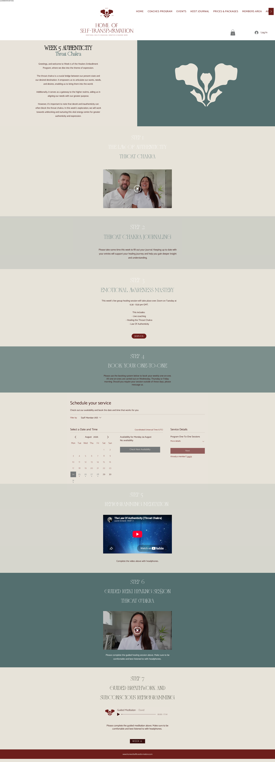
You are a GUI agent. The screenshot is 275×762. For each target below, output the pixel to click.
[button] (232, 33)
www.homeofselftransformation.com (137, 754)
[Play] (118, 714)
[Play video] (137, 188)
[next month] (108, 437)
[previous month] (75, 437)
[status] (149, 429)
